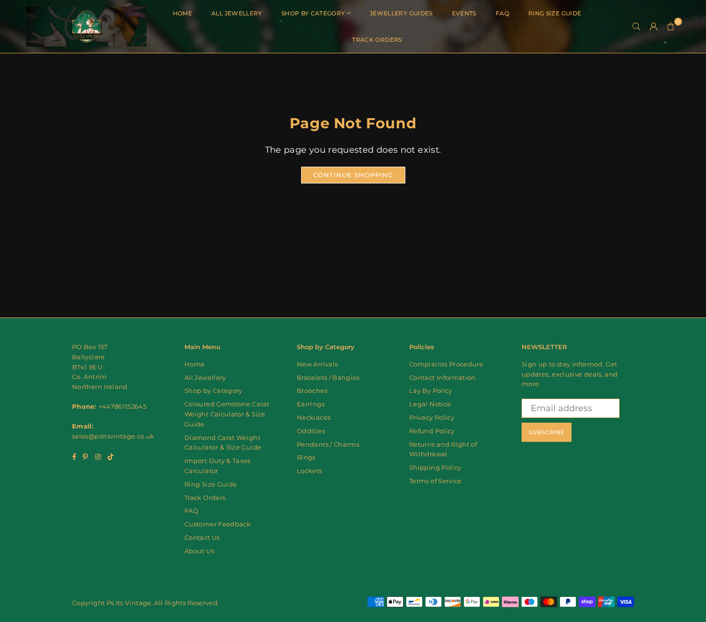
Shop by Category (313, 13)
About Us (199, 551)
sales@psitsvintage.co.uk (113, 436)
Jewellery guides (401, 13)
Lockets (309, 471)
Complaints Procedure (446, 364)
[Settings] (653, 26)
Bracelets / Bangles (328, 377)
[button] (671, 26)
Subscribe (546, 432)
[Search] (636, 26)
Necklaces (313, 417)
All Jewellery (236, 13)
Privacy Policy (431, 417)
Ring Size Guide (554, 13)
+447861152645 (122, 406)
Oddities (311, 431)
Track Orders (377, 39)
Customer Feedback (217, 524)
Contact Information (442, 377)
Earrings (311, 404)
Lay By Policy (430, 390)
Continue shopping (353, 175)
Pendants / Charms (328, 444)
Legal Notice (430, 404)
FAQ (502, 13)
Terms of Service (435, 481)
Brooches (312, 390)
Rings (306, 457)
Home (182, 13)
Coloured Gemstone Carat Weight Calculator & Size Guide (226, 414)
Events (464, 13)
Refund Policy (432, 431)
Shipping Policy (435, 467)
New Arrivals (317, 364)
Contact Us (202, 537)
